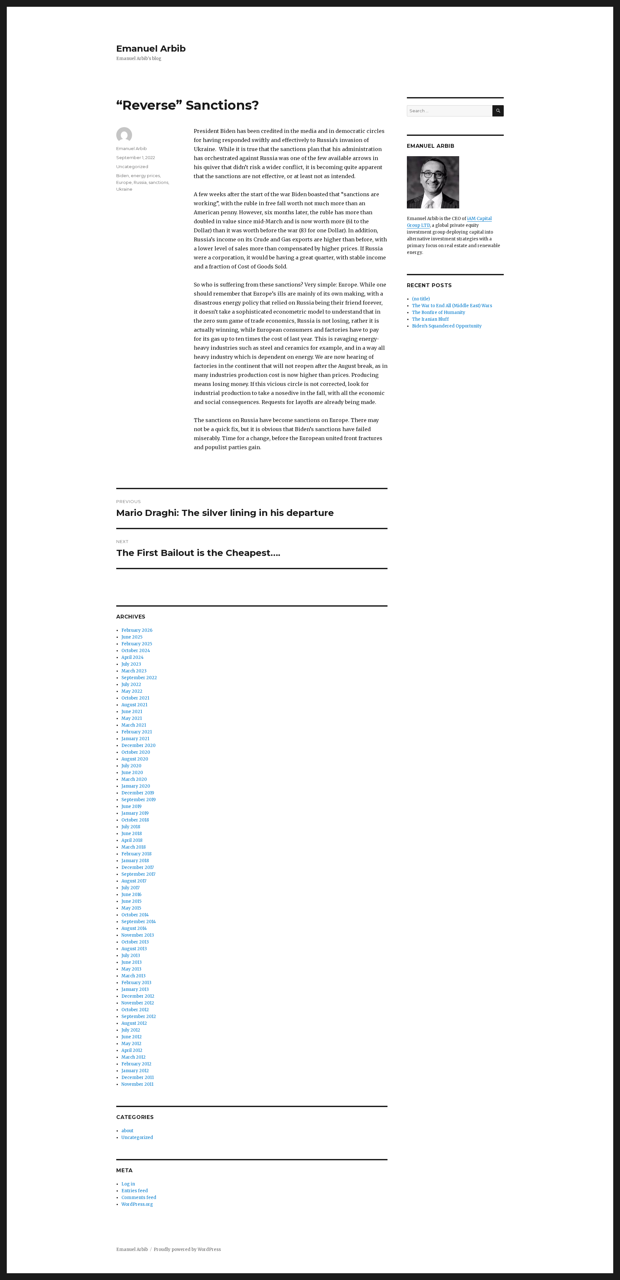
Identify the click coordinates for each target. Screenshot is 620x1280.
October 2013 (135, 942)
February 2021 (136, 732)
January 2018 (135, 860)
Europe (124, 182)
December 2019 (137, 793)
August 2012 (134, 1023)
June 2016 (131, 894)
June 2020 (132, 772)
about (127, 1131)
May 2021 (131, 718)
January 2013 (135, 989)
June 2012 (131, 1037)
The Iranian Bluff (430, 319)
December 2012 (137, 996)
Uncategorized (132, 166)
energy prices (145, 175)
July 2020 (131, 766)
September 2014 (138, 921)
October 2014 (135, 915)
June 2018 (131, 833)
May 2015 (131, 908)
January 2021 (135, 738)
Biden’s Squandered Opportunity (447, 326)
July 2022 (131, 684)
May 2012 (131, 1043)
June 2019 (131, 806)
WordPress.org (137, 1204)
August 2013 (134, 949)
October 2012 (135, 1010)
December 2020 (138, 745)
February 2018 (136, 854)
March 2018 (133, 847)
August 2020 (134, 759)
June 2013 (131, 962)
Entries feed (134, 1191)
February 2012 (136, 1064)
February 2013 (136, 982)
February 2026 (136, 630)
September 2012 (138, 1016)
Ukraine (124, 189)
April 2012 (131, 1050)
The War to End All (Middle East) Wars (452, 305)
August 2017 (133, 881)
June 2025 (131, 637)
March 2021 (133, 725)
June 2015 (131, 901)
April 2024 (132, 657)
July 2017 (130, 888)
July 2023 (131, 664)
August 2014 (134, 928)
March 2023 (134, 671)
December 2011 (137, 1077)
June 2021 (131, 711)
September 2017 (138, 874)
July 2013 (130, 955)
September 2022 (139, 677)
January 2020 (135, 786)
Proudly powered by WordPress (187, 1249)
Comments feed (138, 1197)
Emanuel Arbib (151, 48)
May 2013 (131, 969)
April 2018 (131, 840)
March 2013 (133, 976)
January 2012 (135, 1070)
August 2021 (134, 705)
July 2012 (130, 1030)
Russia (140, 182)
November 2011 (137, 1084)
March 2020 (134, 779)
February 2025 (136, 644)
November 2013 (137, 935)
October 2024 (135, 650)
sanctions (158, 182)
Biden (122, 175)
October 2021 (135, 698)
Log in (128, 1184)
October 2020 (135, 752)
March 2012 (133, 1057)
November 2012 (137, 1003)
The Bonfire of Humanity (438, 312)
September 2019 (138, 799)
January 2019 (135, 813)
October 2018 (135, 820)
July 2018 (130, 827)
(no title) (421, 299)
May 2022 (131, 691)
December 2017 (137, 867)
